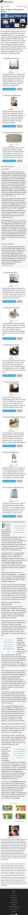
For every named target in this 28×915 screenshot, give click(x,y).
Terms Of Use (14, 897)
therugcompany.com (7, 265)
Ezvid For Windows (14, 902)
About (14, 893)
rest (2, 762)
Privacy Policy (14, 895)
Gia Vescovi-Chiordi (17, 837)
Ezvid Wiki (3, 6)
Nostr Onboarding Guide (14, 906)
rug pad (14, 196)
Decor (2, 7)
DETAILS (16, 71)
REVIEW (11, 71)
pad (7, 720)
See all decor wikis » (20, 821)
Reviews (8, 6)
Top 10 (19, 29)
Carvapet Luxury (16, 214)
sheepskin (20, 572)
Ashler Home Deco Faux (10, 209)
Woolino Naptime (16, 220)
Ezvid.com (14, 904)
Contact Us (14, 911)
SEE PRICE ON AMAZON (9, 89)
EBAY (19, 89)
